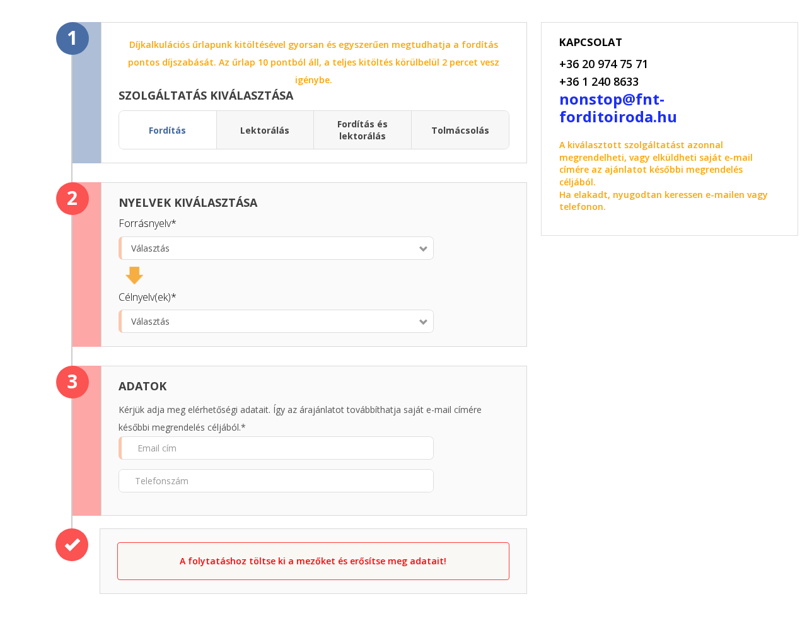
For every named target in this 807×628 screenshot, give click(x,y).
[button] (313, 561)
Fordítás (167, 130)
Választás (150, 248)
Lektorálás (264, 130)
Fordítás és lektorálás (362, 130)
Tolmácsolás (460, 130)
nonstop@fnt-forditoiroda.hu (618, 107)
